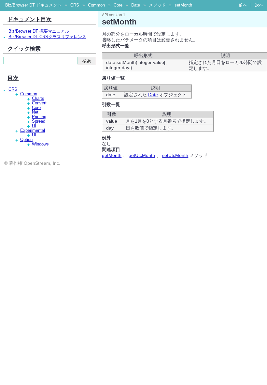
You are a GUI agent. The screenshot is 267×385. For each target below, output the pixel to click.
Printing (39, 117)
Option (26, 139)
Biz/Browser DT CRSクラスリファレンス (47, 37)
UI (34, 126)
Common (96, 5)
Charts (38, 98)
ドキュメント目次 (29, 19)
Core (118, 5)
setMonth (183, 5)
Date (135, 5)
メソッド (157, 5)
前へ (243, 5)
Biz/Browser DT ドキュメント (33, 5)
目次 (13, 78)
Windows (40, 144)
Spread (38, 121)
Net (35, 112)
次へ (259, 5)
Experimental (32, 130)
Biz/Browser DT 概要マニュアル (38, 31)
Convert (39, 103)
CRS (74, 5)
